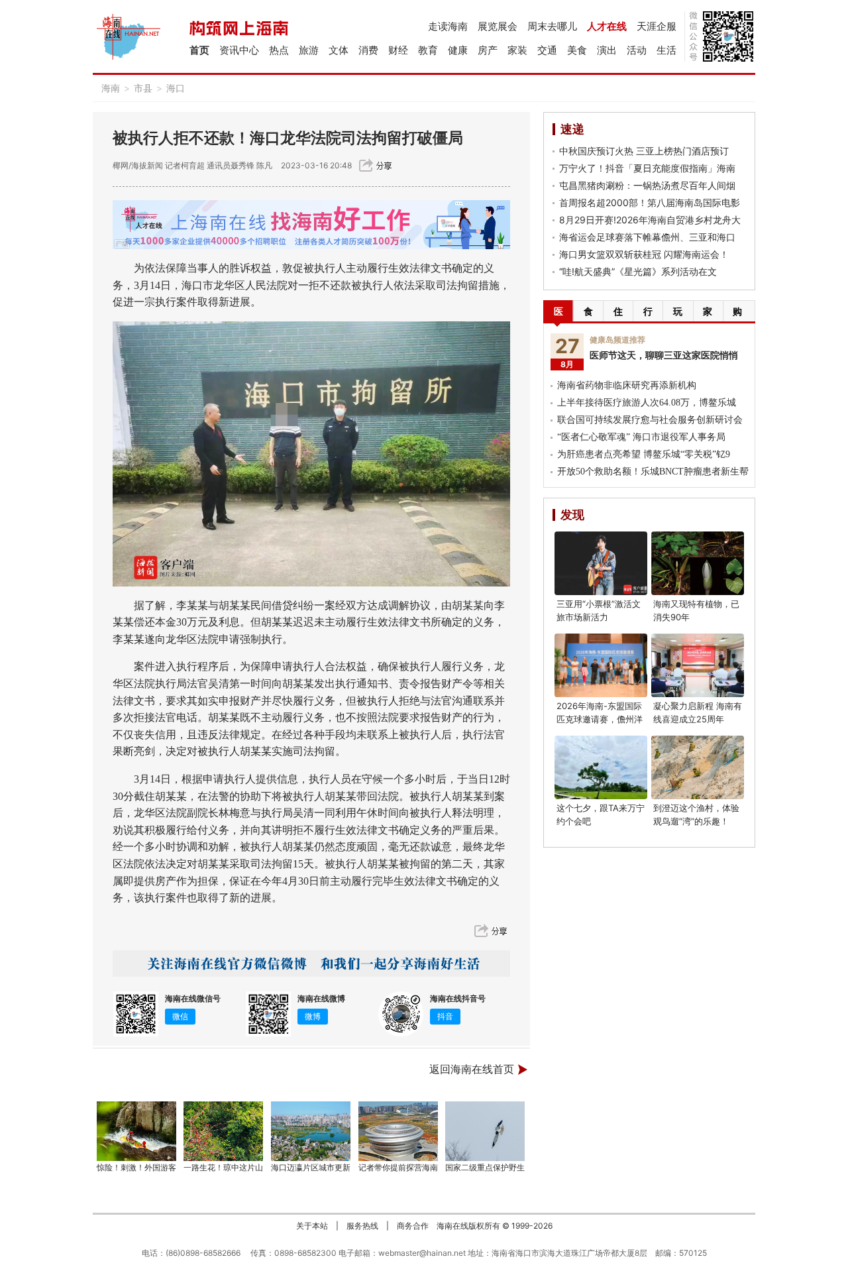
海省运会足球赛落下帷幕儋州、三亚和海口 (647, 237)
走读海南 (448, 26)
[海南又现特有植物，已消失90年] (697, 563)
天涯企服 (656, 26)
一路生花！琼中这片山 (223, 1167)
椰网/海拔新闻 (138, 165)
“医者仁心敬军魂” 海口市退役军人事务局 (641, 437)
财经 (398, 50)
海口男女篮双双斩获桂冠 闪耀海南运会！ (644, 254)
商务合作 (413, 1226)
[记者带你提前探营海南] (398, 1131)
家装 (517, 50)
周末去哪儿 (552, 26)
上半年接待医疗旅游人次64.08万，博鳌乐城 (646, 403)
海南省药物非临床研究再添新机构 (626, 385)
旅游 (309, 50)
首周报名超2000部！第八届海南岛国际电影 (649, 202)
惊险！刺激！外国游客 (136, 1167)
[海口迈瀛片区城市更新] (310, 1131)
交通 (547, 50)
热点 (279, 50)
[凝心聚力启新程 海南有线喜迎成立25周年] (697, 665)
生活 (666, 50)
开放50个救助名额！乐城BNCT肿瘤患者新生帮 (653, 471)
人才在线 (607, 26)
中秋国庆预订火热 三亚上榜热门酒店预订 (644, 150)
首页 (199, 50)
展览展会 (497, 26)
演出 (607, 50)
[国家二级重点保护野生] (485, 1131)
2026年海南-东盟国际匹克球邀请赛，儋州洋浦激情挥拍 (599, 719)
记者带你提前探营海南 (398, 1167)
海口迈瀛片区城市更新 (310, 1167)
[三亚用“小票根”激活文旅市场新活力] (601, 563)
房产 (488, 50)
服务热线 (362, 1226)
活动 (637, 50)
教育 (428, 50)
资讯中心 (239, 50)
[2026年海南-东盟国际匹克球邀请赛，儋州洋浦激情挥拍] (601, 665)
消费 (368, 50)
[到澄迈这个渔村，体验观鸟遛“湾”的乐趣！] (697, 767)
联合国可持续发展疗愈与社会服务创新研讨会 (650, 420)
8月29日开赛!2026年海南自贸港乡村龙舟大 (650, 219)
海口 (175, 87)
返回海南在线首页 (471, 1069)
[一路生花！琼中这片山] (224, 1131)
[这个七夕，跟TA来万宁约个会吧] (601, 767)
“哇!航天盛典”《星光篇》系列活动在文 (638, 271)
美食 (577, 50)
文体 (338, 50)
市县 (143, 87)
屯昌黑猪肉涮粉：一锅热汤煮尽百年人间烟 (647, 185)
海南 (110, 87)
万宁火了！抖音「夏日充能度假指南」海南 (647, 168)
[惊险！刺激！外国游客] (136, 1131)
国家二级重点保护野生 (485, 1167)
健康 (458, 50)
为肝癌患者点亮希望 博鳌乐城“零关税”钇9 (643, 454)
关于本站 (312, 1226)
